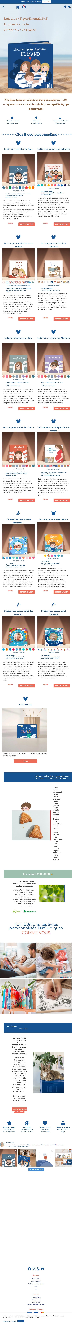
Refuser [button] (14, 1321)
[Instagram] (34, 1270)
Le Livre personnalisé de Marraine (53, 337)
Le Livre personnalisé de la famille (53, 149)
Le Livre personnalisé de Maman (18, 427)
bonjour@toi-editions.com (36, 1304)
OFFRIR (25, 761)
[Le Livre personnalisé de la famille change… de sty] (27, 1158)
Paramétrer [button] (6, 1321)
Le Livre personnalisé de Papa (18, 149)
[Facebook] (29, 1270)
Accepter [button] (21, 1321)
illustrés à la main (16, 24)
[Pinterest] (38, 1270)
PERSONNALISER (26, 224)
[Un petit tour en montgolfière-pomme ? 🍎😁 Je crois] (45, 1158)
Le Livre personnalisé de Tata (18, 337)
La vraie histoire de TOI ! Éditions (20, 1110)
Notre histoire (36, 1278)
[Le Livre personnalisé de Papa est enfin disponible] (8, 1158)
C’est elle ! (23, 1029)
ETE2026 (47, 2)
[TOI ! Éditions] (21, 7)
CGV (36, 1289)
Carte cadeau (25, 704)
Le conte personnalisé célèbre (53, 519)
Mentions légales (36, 1281)
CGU (36, 1286)
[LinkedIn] (42, 1270)
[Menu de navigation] (3, 7)
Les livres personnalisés (26, 18)
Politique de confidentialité (36, 1284)
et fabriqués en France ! (20, 30)
